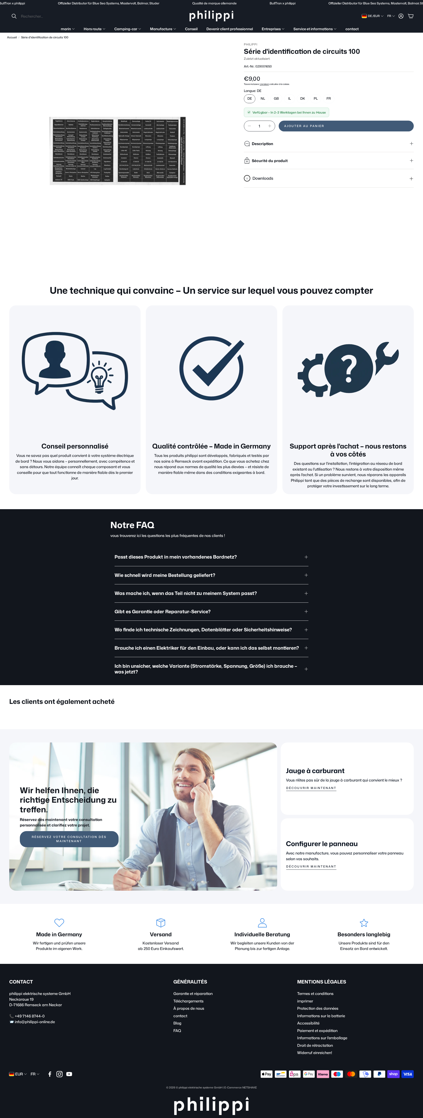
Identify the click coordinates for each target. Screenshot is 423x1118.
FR (329, 98)
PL (316, 98)
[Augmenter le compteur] (270, 126)
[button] (40, 16)
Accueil (12, 37)
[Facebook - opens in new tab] (50, 1074)
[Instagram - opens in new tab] (59, 1074)
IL (289, 98)
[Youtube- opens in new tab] (69, 1074)
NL (263, 98)
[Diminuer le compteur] (249, 126)
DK (302, 98)
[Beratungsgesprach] (75, 371)
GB (276, 98)
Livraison (264, 84)
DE (249, 98)
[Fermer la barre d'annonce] (418, 3)
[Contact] (348, 371)
